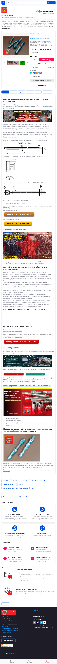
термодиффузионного (13, 431)
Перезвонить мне (8, 640)
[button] (3, 3)
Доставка (30, 92)
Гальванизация (42, 85)
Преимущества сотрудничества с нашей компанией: (27, 386)
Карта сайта (4, 626)
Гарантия (21, 92)
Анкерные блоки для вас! (14, 229)
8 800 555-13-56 (47, 11)
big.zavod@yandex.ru (48, 13)
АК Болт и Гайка (7, 15)
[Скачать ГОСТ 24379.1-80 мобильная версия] (17, 226)
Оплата (38, 92)
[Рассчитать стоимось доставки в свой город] (13, 375)
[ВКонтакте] (34, 73)
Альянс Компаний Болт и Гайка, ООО (39, 38)
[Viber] (41, 73)
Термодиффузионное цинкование (42, 80)
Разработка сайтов (12, 624)
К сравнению (36, 67)
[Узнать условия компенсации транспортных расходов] (35, 375)
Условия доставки (11, 348)
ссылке (33, 381)
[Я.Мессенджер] (31, 73)
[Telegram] (38, 73)
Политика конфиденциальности (9, 630)
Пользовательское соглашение (9, 628)
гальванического (40, 429)
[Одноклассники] (36, 73)
